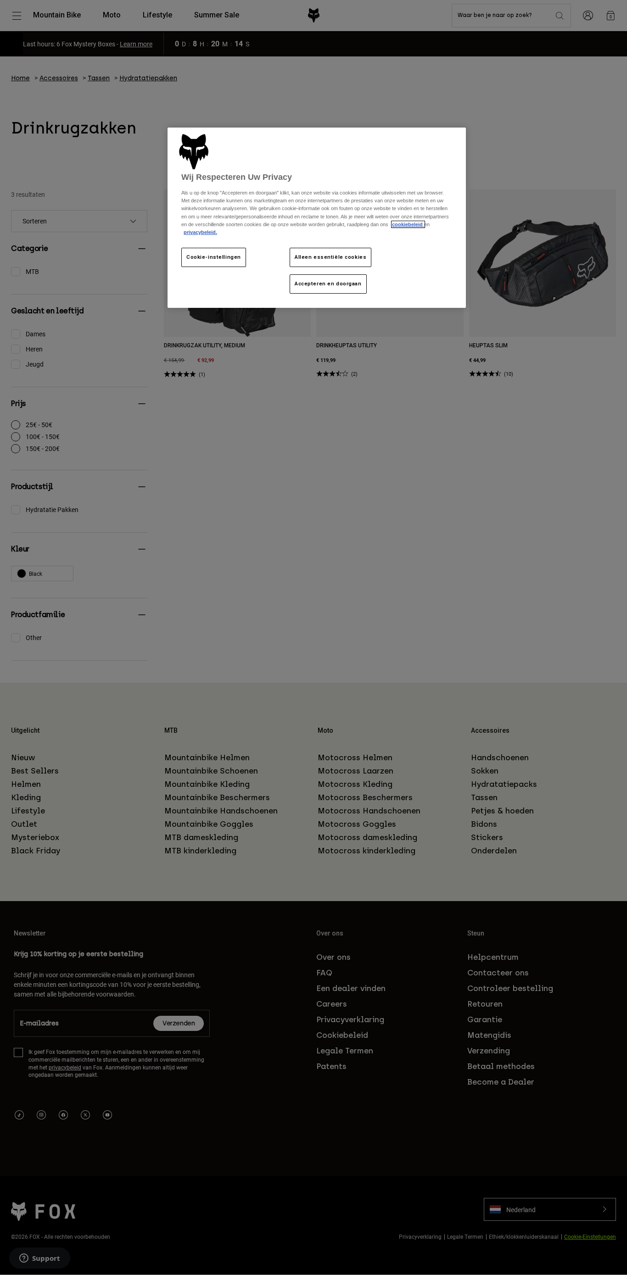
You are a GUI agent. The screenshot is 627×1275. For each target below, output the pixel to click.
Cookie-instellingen (213, 257)
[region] (317, 218)
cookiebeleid (408, 224)
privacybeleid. (200, 232)
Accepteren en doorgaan (328, 283)
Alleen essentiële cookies (330, 257)
